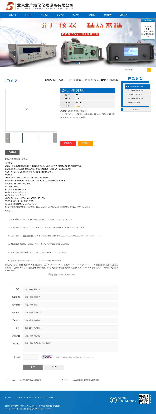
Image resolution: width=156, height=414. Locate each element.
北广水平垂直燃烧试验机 (135, 90)
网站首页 (12, 15)
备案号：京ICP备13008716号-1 (15, 406)
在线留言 (108, 15)
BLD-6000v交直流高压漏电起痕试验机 (26, 380)
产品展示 (19, 397)
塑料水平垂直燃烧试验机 (135, 98)
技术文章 (76, 15)
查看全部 (136, 109)
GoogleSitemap (32, 406)
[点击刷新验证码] (47, 357)
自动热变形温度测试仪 (134, 94)
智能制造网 (50, 406)
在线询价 (68, 143)
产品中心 (44, 15)
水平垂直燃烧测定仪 (134, 102)
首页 (54, 80)
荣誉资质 (92, 15)
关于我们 (28, 15)
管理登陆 (57, 406)
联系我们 (123, 15)
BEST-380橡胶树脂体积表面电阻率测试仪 (85, 380)
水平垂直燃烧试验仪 (135, 86)
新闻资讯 (60, 15)
